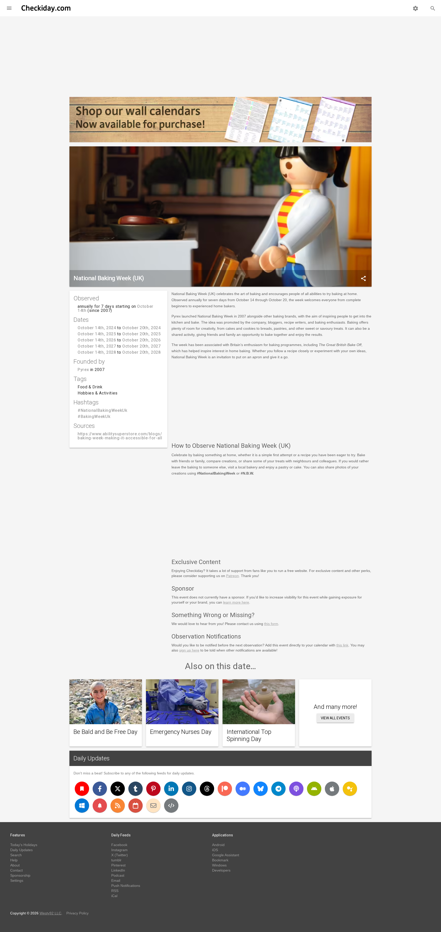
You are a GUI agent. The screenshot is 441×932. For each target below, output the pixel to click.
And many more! (335, 706)
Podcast (117, 875)
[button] (9, 8)
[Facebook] (100, 789)
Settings (16, 880)
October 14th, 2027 (97, 346)
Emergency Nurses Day (180, 731)
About (15, 865)
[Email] (153, 805)
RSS (114, 891)
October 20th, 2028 (141, 352)
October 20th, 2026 (141, 340)
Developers (221, 870)
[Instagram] (189, 789)
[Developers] (171, 805)
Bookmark (220, 860)
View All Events (335, 718)
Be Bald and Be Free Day (105, 731)
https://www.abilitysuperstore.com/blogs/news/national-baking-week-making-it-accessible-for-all (135, 435)
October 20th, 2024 (141, 327)
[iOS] (332, 789)
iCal (114, 896)
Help (14, 860)
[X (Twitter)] (118, 789)
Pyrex (83, 369)
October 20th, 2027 (141, 346)
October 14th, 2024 (97, 327)
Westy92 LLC (50, 913)
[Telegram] (278, 789)
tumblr (116, 860)
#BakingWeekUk (94, 416)
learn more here (236, 602)
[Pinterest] (153, 789)
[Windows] (82, 805)
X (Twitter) (119, 855)
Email (115, 880)
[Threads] (207, 789)
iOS (215, 850)
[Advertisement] (220, 54)
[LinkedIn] (171, 789)
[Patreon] (225, 789)
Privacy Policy (77, 913)
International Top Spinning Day (249, 735)
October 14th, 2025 (97, 333)
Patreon (232, 576)
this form (271, 624)
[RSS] (118, 805)
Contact (16, 870)
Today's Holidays (23, 845)
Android (218, 845)
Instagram (119, 850)
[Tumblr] (135, 789)
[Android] (314, 789)
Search (16, 855)
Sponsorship (20, 875)
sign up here (189, 650)
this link (342, 645)
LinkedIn (118, 870)
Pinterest (118, 865)
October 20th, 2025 (141, 333)
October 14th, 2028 (97, 352)
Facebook (119, 845)
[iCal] (135, 805)
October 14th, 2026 (97, 340)
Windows (219, 865)
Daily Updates (92, 758)
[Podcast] (296, 789)
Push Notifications (125, 886)
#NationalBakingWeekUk (102, 410)
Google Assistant (225, 855)
